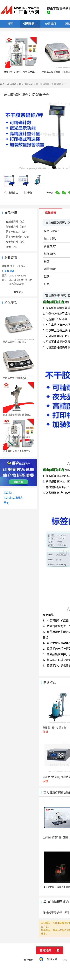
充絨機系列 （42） (16, 221)
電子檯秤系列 (26, 84)
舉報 (29, 192)
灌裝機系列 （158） (16, 226)
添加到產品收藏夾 (13, 497)
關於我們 (28, 960)
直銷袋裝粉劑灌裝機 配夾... (17, 414)
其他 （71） (12, 247)
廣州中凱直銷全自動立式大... (18, 451)
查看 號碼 (9, 271)
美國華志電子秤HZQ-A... (15, 378)
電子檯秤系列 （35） (17, 231)
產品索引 (8, 492)
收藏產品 (13, 192)
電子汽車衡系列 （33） (18, 236)
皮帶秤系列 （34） (16, 241)
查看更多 (18, 292)
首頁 (2, 84)
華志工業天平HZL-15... (14, 341)
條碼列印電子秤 (52, 912)
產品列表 (12, 84)
